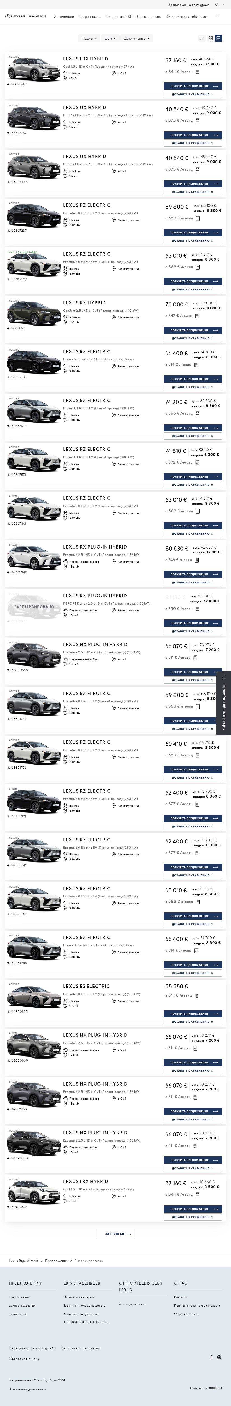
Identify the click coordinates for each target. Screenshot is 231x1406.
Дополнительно (135, 38)
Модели (87, 38)
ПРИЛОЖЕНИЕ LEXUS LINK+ (86, 1322)
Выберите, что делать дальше (223, 708)
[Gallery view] (211, 38)
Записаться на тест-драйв (189, 4)
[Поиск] (217, 4)
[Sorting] (202, 38)
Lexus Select (18, 1314)
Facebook (211, 1357)
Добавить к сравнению (191, 94)
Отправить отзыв (186, 1314)
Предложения (90, 16)
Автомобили (64, 16)
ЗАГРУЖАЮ (115, 1234)
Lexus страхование (22, 1305)
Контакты (180, 1297)
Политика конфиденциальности (197, 1305)
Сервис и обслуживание (81, 1314)
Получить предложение (190, 86)
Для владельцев (149, 16)
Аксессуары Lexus (132, 1304)
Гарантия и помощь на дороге (85, 1305)
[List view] (218, 38)
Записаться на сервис (79, 1297)
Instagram (219, 1357)
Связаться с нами (24, 1358)
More (217, 16)
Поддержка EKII (119, 16)
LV (223, 4)
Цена (108, 38)
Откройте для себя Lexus (187, 16)
